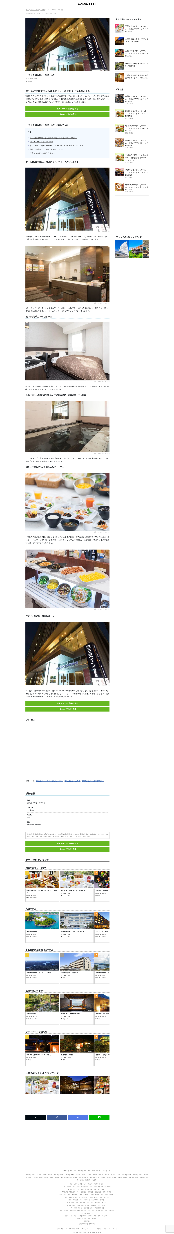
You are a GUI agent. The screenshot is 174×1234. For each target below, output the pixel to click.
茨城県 (67, 1174)
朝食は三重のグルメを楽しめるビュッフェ (47, 149)
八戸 (74, 1186)
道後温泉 (89, 1213)
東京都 (95, 1174)
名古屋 (104, 1202)
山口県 (97, 1177)
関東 (75, 1170)
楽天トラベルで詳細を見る (67, 109)
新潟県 (107, 1174)
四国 (104, 1170)
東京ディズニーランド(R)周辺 (80, 1194)
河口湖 (81, 1197)
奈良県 (63, 1177)
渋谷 (73, 1189)
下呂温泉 (82, 1202)
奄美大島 (104, 1216)
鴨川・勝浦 (67, 1194)
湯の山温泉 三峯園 (72, 781)
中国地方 (99, 1170)
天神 (79, 1216)
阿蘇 (66, 1216)
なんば (91, 1208)
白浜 (93, 1210)
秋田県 (50, 1174)
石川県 (118, 1174)
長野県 (135, 1174)
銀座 (69, 1189)
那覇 (89, 1218)
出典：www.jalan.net (103, 231)
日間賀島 (97, 1202)
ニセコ (84, 1184)
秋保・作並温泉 (94, 1186)
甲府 (85, 1197)
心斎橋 (86, 1208)
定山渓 (90, 1184)
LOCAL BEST (87, 3)
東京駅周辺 (101, 1189)
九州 (108, 1170)
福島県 (61, 1174)
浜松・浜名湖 (83, 1200)
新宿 (86, 1189)
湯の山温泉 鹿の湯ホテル (93, 781)
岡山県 (86, 1177)
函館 (79, 1184)
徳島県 (103, 1177)
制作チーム (107, 1229)
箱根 (92, 1194)
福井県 (124, 1174)
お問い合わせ (61, 1229)
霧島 (99, 1216)
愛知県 (29, 1177)
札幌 (71, 1184)
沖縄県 (94, 1180)
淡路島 (66, 1210)
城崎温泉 (72, 1210)
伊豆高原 (75, 1200)
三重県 (42, 10)
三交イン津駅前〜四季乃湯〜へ (42, 153)
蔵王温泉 (103, 1186)
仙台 (86, 1186)
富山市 (71, 1197)
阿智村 (106, 1197)
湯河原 (111, 1194)
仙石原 (97, 1194)
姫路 (89, 1210)
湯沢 (66, 1197)
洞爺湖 (96, 1184)
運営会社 (99, 1229)
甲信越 (80, 1170)
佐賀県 (131, 1177)
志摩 (72, 1202)
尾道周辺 (91, 1224)
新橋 (82, 1189)
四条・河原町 (101, 1205)
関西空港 (87, 1221)
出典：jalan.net (104, 70)
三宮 (84, 1210)
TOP (27, 10)
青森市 (69, 1186)
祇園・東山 (80, 1205)
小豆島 (83, 1213)
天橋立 (73, 1205)
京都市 (87, 1205)
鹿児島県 (87, 1180)
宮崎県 (82, 1180)
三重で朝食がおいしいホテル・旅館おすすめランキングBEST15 (136, 28)
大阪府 (52, 1177)
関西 (93, 1170)
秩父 (60, 1194)
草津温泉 (64, 1192)
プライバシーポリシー (88, 1229)
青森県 (34, 1174)
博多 (75, 1216)
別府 (95, 1216)
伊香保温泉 (72, 1192)
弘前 (64, 1186)
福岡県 (125, 1177)
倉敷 (97, 1210)
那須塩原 (83, 1192)
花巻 (78, 1186)
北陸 (85, 1170)
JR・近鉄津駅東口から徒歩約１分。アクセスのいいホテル (53, 138)
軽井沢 (96, 1197)
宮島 (106, 1210)
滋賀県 (40, 1177)
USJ (71, 1208)
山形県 (56, 1174)
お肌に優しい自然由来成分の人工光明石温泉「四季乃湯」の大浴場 (56, 146)
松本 (101, 1197)
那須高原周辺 (83, 1224)
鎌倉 (106, 1194)
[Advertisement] (67, 1139)
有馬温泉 (79, 1210)
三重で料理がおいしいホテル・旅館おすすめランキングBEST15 (136, 53)
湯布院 (90, 1216)
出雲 (71, 1216)
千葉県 (89, 1174)
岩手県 (39, 1174)
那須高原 (90, 1192)
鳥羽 (68, 1202)
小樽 (75, 1184)
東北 (70, 1170)
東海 (89, 1170)
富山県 (113, 1174)
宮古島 (84, 1218)
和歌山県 (69, 1177)
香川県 (109, 1177)
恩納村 (94, 1218)
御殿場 (102, 1200)
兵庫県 (57, 1177)
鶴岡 (108, 1186)
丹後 (68, 1205)
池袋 (95, 1189)
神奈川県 (101, 1174)
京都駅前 (93, 1205)
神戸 (61, 1210)
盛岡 (82, 1186)
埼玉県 (84, 1174)
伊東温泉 (96, 1200)
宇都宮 (109, 1192)
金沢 (76, 1197)
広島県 (92, 1177)
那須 (104, 1192)
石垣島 (79, 1218)
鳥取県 (75, 1177)
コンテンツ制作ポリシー (73, 1229)
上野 (78, 1189)
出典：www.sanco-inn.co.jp (101, 303)
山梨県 (129, 1174)
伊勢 (77, 1202)
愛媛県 (114, 1177)
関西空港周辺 (99, 1208)
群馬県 (78, 1174)
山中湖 (91, 1197)
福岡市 (84, 1216)
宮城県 (45, 1174)
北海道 (28, 1174)
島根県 (81, 1177)
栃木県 (72, 1174)
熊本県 (142, 1177)
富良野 (101, 1184)
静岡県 (146, 1174)
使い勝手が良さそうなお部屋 (41, 142)
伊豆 (90, 1200)
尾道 (101, 1210)
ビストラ (114, 1229)
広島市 (111, 1210)
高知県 (120, 1177)
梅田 (75, 1208)
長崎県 (136, 1177)
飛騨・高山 (90, 1202)
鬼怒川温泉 (98, 1192)
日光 (78, 1192)
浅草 (90, 1189)
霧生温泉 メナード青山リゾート (49, 781)
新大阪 (80, 1208)
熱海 (70, 1200)
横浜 (102, 1194)
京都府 (46, 1177)
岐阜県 (141, 1174)
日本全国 (65, 1170)
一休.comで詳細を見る (67, 114)
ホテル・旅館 (34, 10)
